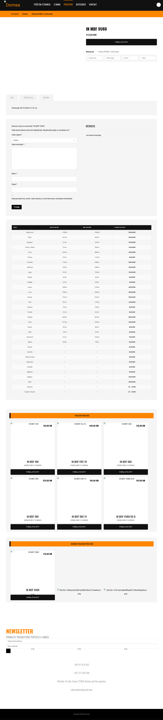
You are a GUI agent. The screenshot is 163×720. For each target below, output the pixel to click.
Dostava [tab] (46, 97)
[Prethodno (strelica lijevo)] (4, 360)
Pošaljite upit (121, 42)
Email (14, 184)
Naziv (14, 174)
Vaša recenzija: (18, 144)
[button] (159, 5)
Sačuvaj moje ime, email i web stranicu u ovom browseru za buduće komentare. (42, 199)
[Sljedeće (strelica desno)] (159, 360)
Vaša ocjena (17, 135)
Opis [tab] (12, 97)
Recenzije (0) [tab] (28, 97)
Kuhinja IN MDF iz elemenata (108, 52)
